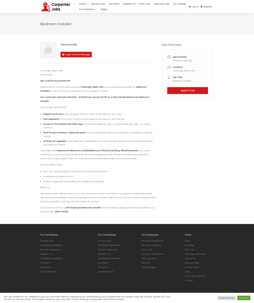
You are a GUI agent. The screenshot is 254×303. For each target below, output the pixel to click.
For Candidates (181, 4)
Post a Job (144, 4)
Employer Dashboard (152, 240)
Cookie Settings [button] (226, 298)
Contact (189, 280)
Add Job (145, 263)
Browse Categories (50, 249)
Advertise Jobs (162, 4)
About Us (189, 249)
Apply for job (188, 90)
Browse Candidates (151, 245)
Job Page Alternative (195, 254)
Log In (194, 6)
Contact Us (190, 258)
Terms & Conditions (195, 276)
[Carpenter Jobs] (55, 10)
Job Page (189, 245)
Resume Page (192, 263)
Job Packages (148, 267)
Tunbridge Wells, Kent (184, 70)
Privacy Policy (192, 267)
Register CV (129, 4)
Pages (104, 9)
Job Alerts (114, 4)
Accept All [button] (244, 298)
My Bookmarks (48, 271)
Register (207, 6)
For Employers (87, 9)
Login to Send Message (77, 54)
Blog (187, 240)
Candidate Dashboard (51, 245)
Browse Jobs (98, 4)
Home (82, 4)
